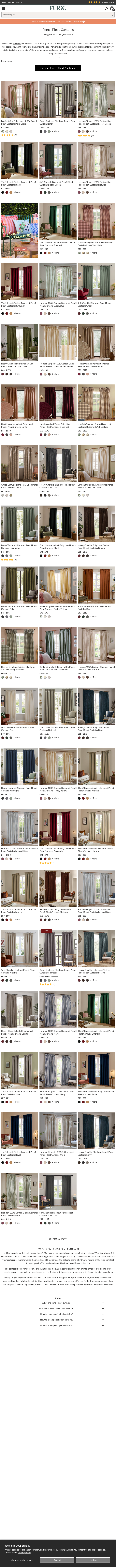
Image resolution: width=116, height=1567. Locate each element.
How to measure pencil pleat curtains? (57, 1308)
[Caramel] (10, 192)
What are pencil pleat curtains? (56, 1302)
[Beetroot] (79, 131)
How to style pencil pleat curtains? (56, 1325)
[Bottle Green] (45, 192)
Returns (19, 2)
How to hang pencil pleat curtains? (56, 1314)
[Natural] (87, 253)
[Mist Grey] (2, 495)
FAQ (4, 2)
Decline (93, 1560)
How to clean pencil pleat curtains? (56, 1319)
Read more (6, 61)
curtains (17, 43)
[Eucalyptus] (49, 131)
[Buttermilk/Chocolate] (83, 253)
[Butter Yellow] (6, 131)
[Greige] (49, 495)
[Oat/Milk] (10, 131)
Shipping (11, 2)
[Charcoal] (45, 131)
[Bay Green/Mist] (2, 131)
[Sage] (10, 495)
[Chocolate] (87, 131)
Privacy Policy (24, 1552)
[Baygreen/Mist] (79, 253)
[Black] (41, 131)
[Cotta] (87, 374)
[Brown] (6, 374)
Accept (57, 1560)
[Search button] (112, 14)
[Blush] (83, 131)
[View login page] (106, 8)
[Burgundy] (6, 192)
